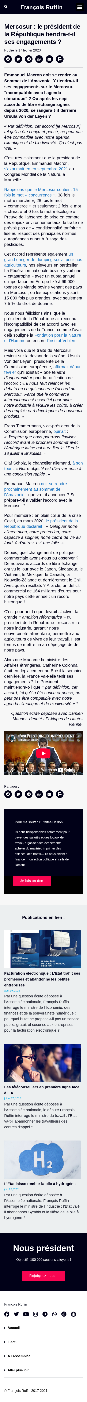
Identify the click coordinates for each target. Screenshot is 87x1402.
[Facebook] (7, 1314)
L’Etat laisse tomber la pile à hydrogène (40, 1184)
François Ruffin (41, 7)
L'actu (13, 1342)
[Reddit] (64, 1314)
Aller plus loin (19, 1370)
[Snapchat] (73, 1314)
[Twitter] (16, 1314)
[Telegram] (45, 1314)
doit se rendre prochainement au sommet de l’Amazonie (35, 489)
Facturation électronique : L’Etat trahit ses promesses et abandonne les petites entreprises (42, 979)
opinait (60, 431)
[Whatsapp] (54, 1314)
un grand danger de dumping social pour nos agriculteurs (43, 259)
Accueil (14, 1328)
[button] (80, 7)
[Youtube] (26, 1314)
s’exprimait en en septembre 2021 (36, 169)
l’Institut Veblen (60, 340)
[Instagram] (35, 1314)
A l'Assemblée (19, 1356)
